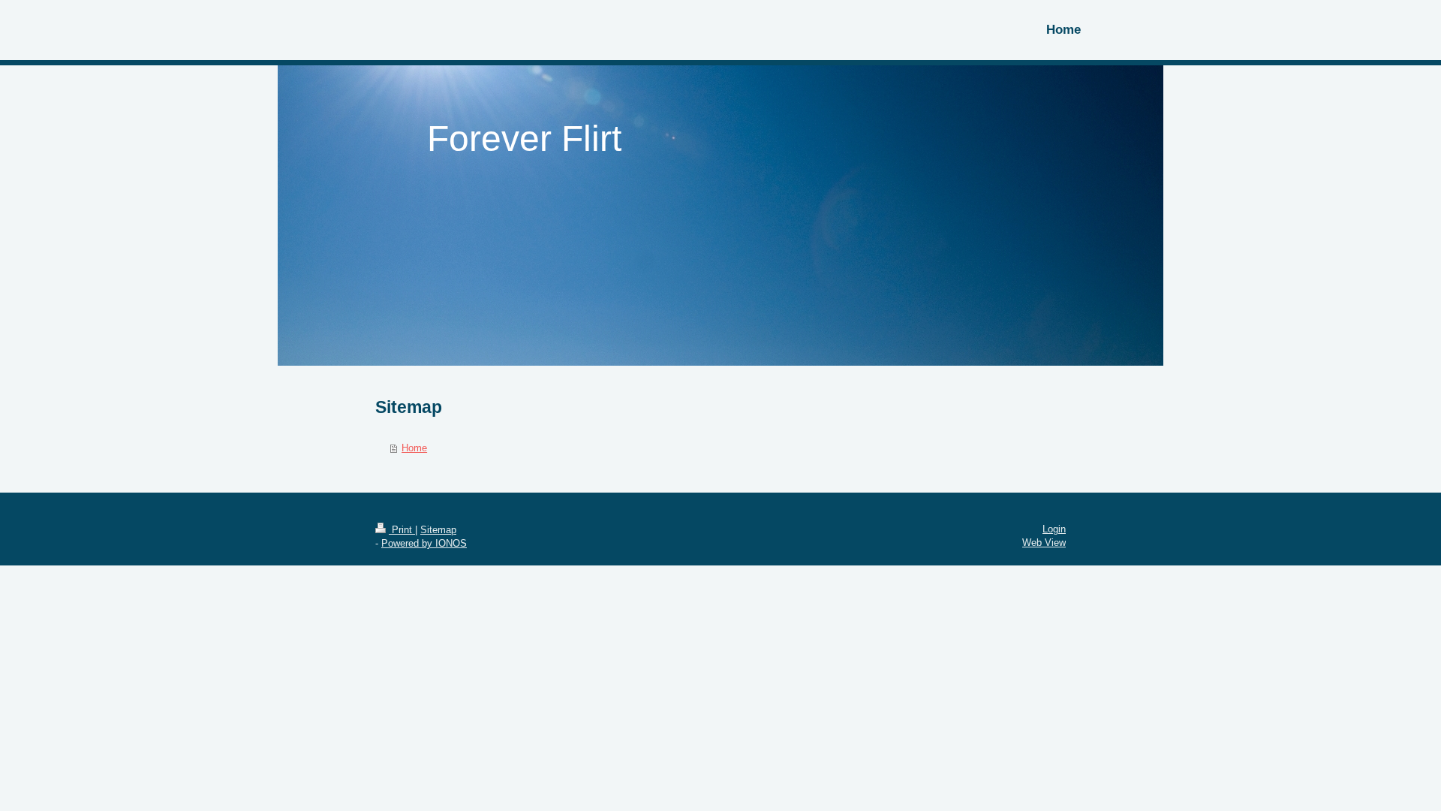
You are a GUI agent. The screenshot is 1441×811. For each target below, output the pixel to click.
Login (1054, 529)
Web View (1044, 542)
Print (402, 529)
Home (414, 448)
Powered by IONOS (424, 543)
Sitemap (438, 529)
